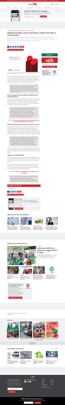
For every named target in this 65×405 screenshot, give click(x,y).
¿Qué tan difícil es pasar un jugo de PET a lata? (47, 250)
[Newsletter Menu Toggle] (52, 4)
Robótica (47, 359)
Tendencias (39, 246)
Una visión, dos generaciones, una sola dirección (12, 277)
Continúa (37, 402)
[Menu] (57, 4)
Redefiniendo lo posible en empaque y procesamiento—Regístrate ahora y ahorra (46, 73)
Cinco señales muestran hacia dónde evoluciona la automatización (13, 362)
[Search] (55, 4)
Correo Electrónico (18, 203)
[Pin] (21, 47)
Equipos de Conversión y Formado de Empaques (38, 275)
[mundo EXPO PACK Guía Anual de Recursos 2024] (52, 330)
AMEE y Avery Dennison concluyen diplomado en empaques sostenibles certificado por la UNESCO (13, 228)
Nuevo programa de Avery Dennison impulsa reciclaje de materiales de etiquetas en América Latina (52, 228)
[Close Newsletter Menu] (57, 10)
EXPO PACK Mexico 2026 (13, 338)
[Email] (11, 47)
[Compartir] (13, 47)
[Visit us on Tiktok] (27, 381)
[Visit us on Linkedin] (25, 381)
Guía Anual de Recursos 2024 (52, 338)
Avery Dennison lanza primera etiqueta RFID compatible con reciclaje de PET (25, 228)
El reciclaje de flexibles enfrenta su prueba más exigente (38, 362)
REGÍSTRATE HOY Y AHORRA (15, 297)
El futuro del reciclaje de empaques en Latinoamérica (25, 362)
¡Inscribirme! (43, 16)
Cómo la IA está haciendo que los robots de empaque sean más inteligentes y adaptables (51, 362)
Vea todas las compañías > (50, 66)
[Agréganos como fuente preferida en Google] (23, 47)
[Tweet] (18, 47)
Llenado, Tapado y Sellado (12, 274)
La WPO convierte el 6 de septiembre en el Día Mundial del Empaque (51, 277)
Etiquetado (31, 30)
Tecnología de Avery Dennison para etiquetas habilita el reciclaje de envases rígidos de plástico (39, 228)
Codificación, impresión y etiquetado (17, 30)
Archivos (32, 343)
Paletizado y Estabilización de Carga (25, 275)
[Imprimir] (8, 47)
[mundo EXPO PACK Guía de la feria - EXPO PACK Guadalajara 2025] (39, 330)
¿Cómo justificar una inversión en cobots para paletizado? (25, 278)
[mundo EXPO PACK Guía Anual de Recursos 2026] (26, 330)
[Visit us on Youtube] (30, 381)
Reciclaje (22, 225)
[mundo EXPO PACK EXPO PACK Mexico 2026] (13, 330)
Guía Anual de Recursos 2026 (26, 338)
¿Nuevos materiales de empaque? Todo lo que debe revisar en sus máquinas (38, 278)
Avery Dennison (13, 42)
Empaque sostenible (11, 225)
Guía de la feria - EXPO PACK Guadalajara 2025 (39, 339)
